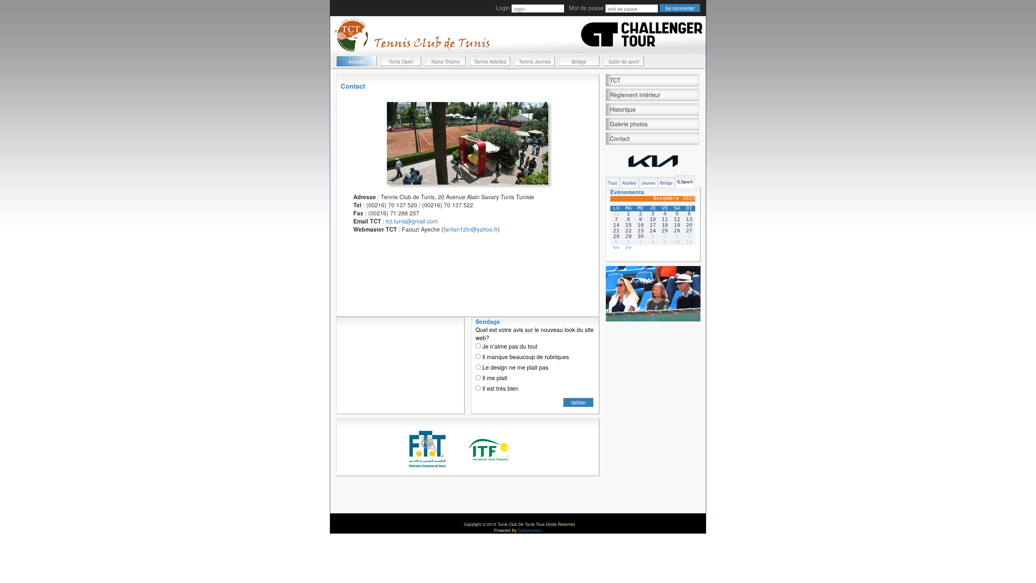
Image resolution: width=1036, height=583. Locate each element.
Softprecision (530, 530)
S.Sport (685, 182)
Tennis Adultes (490, 61)
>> (628, 248)
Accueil (356, 61)
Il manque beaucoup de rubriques (525, 357)
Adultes (629, 182)
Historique (623, 109)
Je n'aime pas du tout (509, 346)
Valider (578, 402)
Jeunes (648, 182)
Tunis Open (401, 61)
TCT (615, 80)
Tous (613, 182)
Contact (620, 138)
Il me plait (494, 378)
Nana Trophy (445, 61)
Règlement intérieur (635, 95)
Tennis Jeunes (535, 61)
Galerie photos (629, 124)
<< (616, 248)
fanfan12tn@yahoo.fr (471, 229)
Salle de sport (624, 61)
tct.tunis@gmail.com (412, 221)
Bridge (579, 61)
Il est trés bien (499, 388)
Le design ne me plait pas (514, 367)
